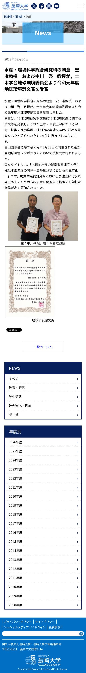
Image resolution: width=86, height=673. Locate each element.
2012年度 (15, 568)
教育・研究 (17, 387)
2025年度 (15, 451)
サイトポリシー (45, 622)
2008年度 (15, 604)
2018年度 (15, 514)
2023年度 (15, 469)
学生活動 (15, 396)
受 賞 (13, 414)
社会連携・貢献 (20, 405)
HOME (8, 16)
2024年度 (15, 460)
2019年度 (15, 505)
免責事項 (54, 627)
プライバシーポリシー (18, 622)
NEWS (19, 16)
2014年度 (15, 550)
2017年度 (15, 523)
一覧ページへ (43, 346)
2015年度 (15, 541)
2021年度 (15, 487)
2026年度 (15, 442)
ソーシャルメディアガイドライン (25, 627)
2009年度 (15, 595)
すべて (13, 378)
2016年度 (15, 532)
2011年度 (15, 577)
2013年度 (15, 559)
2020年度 (15, 496)
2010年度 (15, 586)
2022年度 (15, 478)
